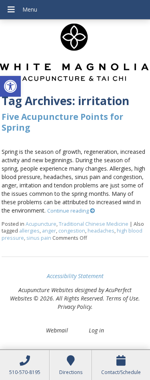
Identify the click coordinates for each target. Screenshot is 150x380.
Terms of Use (122, 298)
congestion (71, 230)
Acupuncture (41, 224)
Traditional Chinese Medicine (93, 224)
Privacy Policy (74, 306)
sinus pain (38, 238)
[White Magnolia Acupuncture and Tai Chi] (75, 54)
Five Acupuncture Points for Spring (62, 122)
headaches (101, 230)
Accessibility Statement (75, 276)
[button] (10, 86)
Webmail (57, 330)
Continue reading (68, 210)
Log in (96, 330)
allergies (29, 230)
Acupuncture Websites (45, 290)
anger (49, 230)
